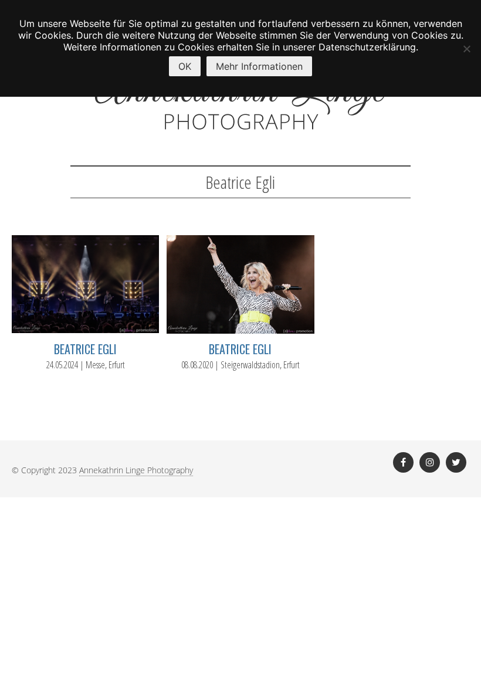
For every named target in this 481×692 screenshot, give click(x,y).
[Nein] (466, 49)
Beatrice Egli (85, 349)
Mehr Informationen (259, 66)
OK (184, 66)
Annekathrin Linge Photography (136, 470)
